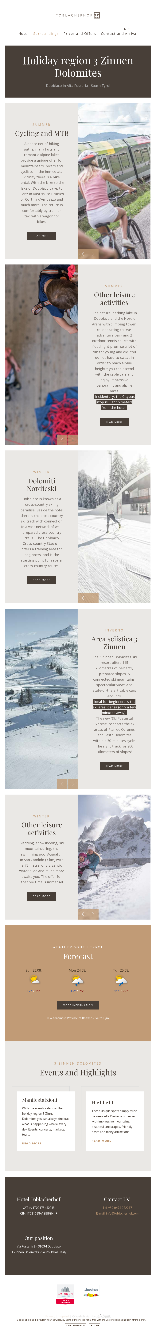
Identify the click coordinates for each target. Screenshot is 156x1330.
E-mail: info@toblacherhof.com (117, 1213)
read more (41, 236)
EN (124, 29)
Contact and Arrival (119, 33)
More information (75, 1325)
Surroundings (46, 33)
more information (78, 1005)
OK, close (94, 1325)
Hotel (23, 33)
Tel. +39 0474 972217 (117, 1208)
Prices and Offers (79, 33)
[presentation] (83, 254)
